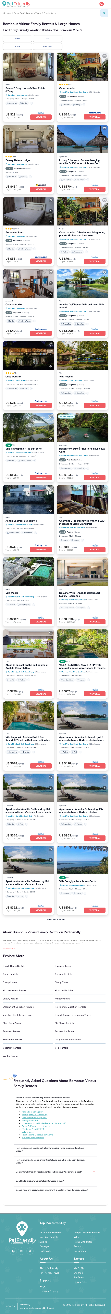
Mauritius (11, 380)
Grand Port (11, 95)
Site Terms (79, 1277)
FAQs (42, 1286)
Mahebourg (21, 236)
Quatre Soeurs (21, 380)
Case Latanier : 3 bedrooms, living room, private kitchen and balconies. (82, 234)
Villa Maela (11, 592)
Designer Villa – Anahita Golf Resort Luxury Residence (79, 594)
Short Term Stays (12, 1023)
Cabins (43, 1241)
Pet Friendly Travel (49, 1272)
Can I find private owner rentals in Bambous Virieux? (40, 1180)
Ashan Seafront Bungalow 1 (21, 520)
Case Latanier (67, 88)
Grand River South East (69, 92)
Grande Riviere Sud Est (23, 453)
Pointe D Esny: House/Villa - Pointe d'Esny (25, 90)
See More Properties (55, 919)
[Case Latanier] (82, 67)
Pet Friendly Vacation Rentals (70, 1006)
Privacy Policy (80, 1282)
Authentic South (14, 232)
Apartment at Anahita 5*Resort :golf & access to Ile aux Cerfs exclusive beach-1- (81, 811)
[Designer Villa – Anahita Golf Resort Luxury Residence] (82, 571)
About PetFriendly (49, 1268)
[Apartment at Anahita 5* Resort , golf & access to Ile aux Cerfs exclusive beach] (28, 788)
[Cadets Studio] (28, 283)
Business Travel (63, 965)
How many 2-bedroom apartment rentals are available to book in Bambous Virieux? (50, 1161)
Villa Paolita (66, 376)
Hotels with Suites (64, 990)
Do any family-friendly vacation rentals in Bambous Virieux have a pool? (49, 1171)
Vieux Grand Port (76, 380)
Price (48, 38)
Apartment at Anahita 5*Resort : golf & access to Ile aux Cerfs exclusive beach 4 (82, 739)
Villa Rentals (61, 1047)
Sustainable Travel (64, 1031)
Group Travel (61, 982)
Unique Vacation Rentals (68, 1039)
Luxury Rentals (10, 998)
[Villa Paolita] (82, 355)
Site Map (78, 1272)
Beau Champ (83, 92)
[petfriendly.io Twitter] (29, 1251)
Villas (76, 1237)
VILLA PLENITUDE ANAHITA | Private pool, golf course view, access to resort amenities (81, 667)
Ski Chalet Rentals (64, 1023)
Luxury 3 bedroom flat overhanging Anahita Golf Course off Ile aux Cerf (79, 162)
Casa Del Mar (13, 376)
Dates (17, 38)
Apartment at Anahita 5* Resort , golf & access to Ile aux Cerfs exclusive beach (28, 811)
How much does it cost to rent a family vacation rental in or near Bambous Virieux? (50, 1149)
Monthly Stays (62, 998)
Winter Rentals (10, 1055)
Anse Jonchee (22, 95)
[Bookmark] (51, 56)
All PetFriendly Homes (51, 1232)
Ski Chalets (45, 1251)
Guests (17, 46)
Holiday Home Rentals (14, 990)
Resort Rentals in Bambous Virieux (73, 1015)
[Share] (104, 13)
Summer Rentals (11, 1031)
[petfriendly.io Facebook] (13, 1251)
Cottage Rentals (63, 974)
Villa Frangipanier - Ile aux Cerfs (77, 881)
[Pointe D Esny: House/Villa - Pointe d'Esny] (28, 67)
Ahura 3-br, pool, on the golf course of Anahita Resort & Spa (26, 666)
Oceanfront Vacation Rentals (18, 1006)
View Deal (41, 117)
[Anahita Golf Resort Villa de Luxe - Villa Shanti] (82, 283)
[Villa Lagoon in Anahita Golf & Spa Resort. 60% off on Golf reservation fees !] (28, 715)
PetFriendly (78, 1304)
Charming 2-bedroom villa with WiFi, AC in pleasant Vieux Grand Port (81, 522)
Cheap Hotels (10, 982)
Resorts (78, 1246)
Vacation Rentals (12, 1047)
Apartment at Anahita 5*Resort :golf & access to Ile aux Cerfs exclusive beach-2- (27, 883)
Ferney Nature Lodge (17, 160)
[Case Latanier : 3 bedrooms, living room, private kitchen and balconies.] (82, 211)
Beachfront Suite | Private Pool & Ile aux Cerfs (82, 450)
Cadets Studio (13, 304)
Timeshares (80, 1251)
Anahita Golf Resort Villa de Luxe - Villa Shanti (81, 306)
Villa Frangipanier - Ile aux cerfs (23, 448)
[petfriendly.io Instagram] (21, 1251)
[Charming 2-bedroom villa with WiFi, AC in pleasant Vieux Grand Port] (82, 499)
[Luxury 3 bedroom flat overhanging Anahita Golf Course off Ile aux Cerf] (82, 139)
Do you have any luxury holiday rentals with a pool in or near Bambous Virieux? (52, 1189)
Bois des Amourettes (77, 528)
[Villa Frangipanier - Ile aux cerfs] (28, 427)
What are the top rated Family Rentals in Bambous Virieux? (43, 1097)
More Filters (47, 46)
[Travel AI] (10, 1306)
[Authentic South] (28, 211)
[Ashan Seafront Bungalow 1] (28, 499)
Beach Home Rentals (14, 965)
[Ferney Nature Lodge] (28, 139)
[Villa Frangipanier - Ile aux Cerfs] (82, 860)
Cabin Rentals (10, 974)
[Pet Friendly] (50, 78)
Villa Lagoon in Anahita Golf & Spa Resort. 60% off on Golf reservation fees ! (28, 739)
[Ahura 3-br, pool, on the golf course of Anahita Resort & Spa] (28, 643)
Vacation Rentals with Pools (17, 1015)
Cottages (44, 1246)
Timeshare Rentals (12, 1039)
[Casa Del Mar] (28, 355)
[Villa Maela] (28, 571)
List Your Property (49, 1291)
